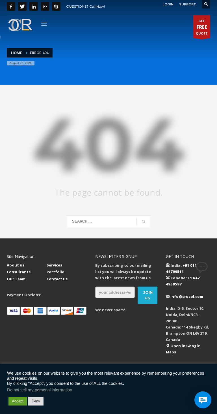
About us (15, 265)
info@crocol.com (186, 296)
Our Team (16, 278)
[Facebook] (11, 6)
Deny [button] (36, 401)
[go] (143, 221)
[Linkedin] (33, 6)
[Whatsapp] (45, 6)
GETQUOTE (201, 27)
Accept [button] (17, 401)
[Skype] (56, 6)
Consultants (19, 271)
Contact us (57, 278)
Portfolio (55, 271)
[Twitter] (22, 6)
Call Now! (97, 6)
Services (54, 265)
